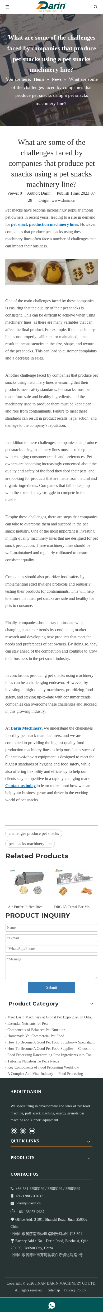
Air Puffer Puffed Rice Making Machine (28, 907)
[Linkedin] (23, 1131)
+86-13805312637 (30, 1212)
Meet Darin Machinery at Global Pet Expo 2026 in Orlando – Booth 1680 (51, 1017)
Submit (51, 987)
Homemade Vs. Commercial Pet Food (35, 1036)
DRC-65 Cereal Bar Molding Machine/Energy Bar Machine (74, 907)
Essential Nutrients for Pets (27, 1024)
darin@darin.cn (29, 1203)
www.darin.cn (63, 200)
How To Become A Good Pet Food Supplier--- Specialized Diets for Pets (51, 1042)
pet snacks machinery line (30, 843)
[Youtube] (32, 1131)
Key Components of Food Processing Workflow (43, 1067)
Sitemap (54, 1290)
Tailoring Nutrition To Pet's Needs (33, 1061)
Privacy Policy (75, 1290)
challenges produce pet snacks (34, 833)
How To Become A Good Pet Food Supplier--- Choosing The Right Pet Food (51, 1049)
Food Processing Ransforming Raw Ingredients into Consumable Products (51, 1055)
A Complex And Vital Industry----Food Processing (45, 1074)
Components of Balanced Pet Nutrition (36, 1030)
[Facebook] (14, 1131)
